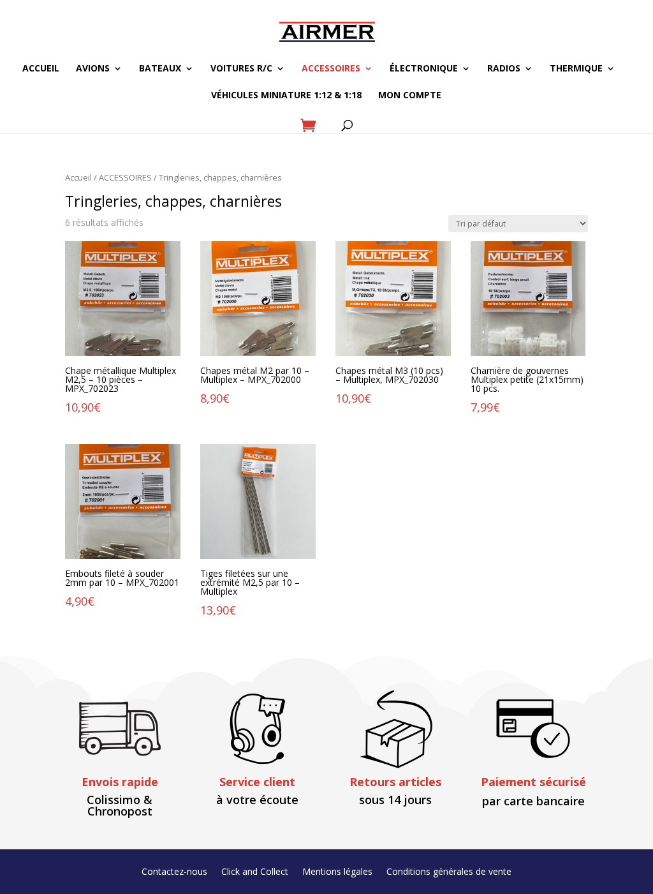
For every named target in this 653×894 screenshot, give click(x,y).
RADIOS (503, 69)
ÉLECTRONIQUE (424, 69)
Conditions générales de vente (448, 872)
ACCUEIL (40, 69)
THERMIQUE (576, 69)
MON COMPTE (409, 96)
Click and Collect (254, 872)
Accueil (78, 177)
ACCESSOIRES (331, 69)
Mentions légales (337, 872)
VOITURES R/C (241, 69)
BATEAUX (160, 69)
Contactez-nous (174, 872)
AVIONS (93, 69)
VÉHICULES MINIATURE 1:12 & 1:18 (286, 96)
